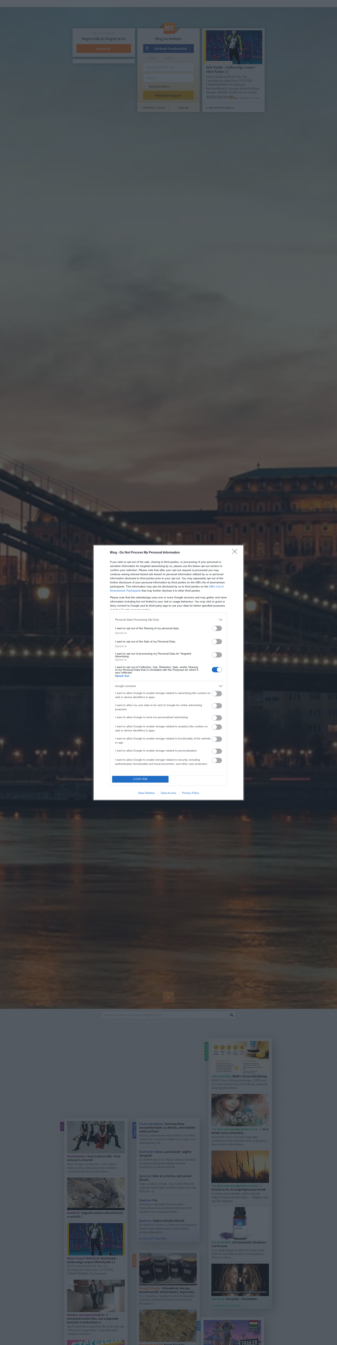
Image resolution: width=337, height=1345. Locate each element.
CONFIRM (140, 779)
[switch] (217, 628)
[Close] (236, 552)
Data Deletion (146, 792)
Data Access (168, 792)
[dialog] (168, 672)
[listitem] (168, 620)
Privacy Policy (190, 792)
